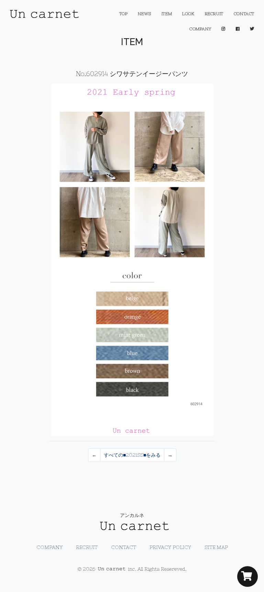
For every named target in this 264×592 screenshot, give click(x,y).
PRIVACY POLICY (170, 547)
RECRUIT (214, 13)
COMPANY (200, 29)
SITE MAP (216, 547)
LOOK (188, 13)
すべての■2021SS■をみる (132, 455)
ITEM (167, 13)
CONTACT (244, 13)
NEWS (144, 13)
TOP (123, 13)
